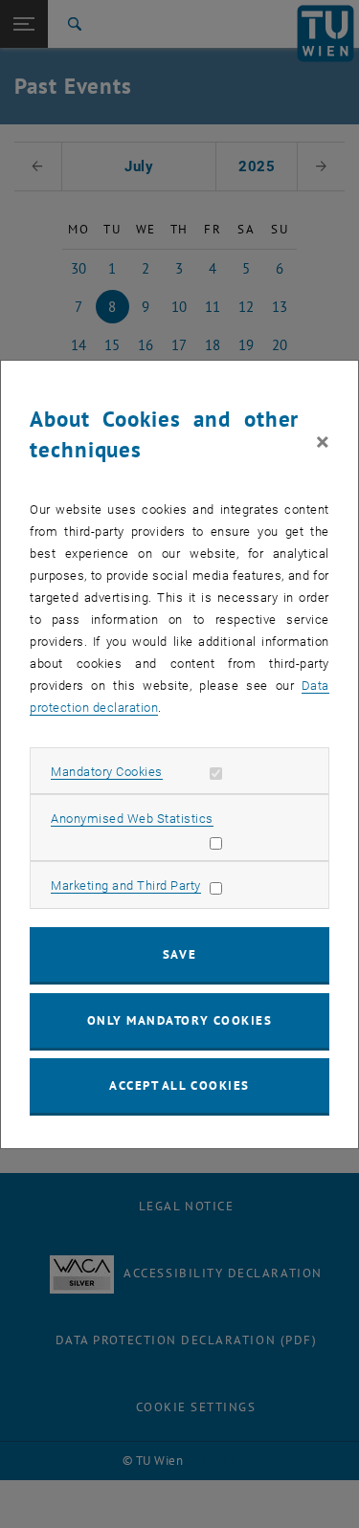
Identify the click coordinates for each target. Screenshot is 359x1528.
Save (179, 954)
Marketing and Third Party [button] (126, 885)
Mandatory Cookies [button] (107, 771)
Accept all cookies (179, 1085)
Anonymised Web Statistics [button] (132, 818)
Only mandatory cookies (180, 1020)
